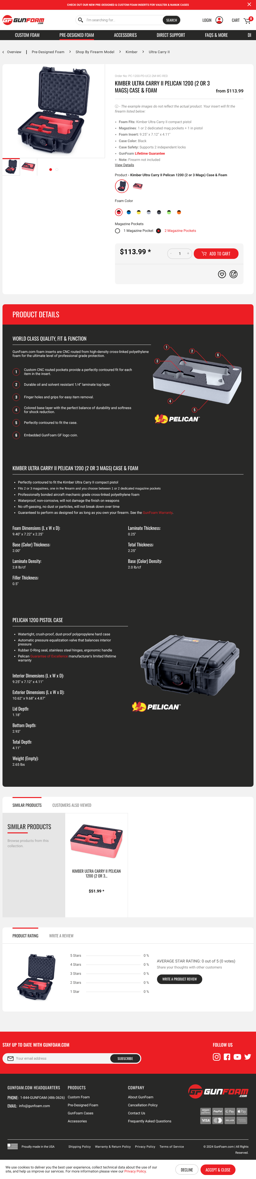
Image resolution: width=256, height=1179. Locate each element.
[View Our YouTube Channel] (237, 1059)
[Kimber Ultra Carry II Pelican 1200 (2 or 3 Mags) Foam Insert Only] (137, 186)
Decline (187, 1170)
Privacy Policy (145, 1146)
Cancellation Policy (143, 1105)
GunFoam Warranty (157, 513)
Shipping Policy (79, 1146)
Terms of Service (172, 1146)
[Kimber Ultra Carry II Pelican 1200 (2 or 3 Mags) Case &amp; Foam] (121, 186)
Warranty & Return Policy (113, 1146)
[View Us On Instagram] (216, 1059)
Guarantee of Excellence (49, 656)
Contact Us (136, 1113)
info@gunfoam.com (34, 1106)
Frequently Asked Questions (150, 1121)
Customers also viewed (71, 805)
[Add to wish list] (222, 274)
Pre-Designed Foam (83, 1105)
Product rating (25, 936)
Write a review (61, 936)
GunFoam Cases (81, 1113)
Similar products (27, 805)
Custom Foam (79, 1097)
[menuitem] (128, 20)
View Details (124, 165)
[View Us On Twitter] (248, 1059)
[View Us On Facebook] (227, 1059)
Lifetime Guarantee (150, 154)
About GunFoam (140, 1097)
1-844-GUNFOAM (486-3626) (42, 1098)
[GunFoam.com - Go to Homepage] (23, 20)
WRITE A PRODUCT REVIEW (179, 979)
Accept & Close (218, 1170)
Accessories (77, 1121)
